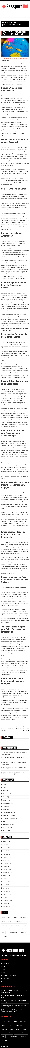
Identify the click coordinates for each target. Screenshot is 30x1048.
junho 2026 (6, 848)
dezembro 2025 (7, 863)
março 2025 (6, 891)
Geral (4, 809)
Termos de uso (7, 982)
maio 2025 (6, 885)
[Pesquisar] (27, 741)
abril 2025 (6, 888)
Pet (4, 822)
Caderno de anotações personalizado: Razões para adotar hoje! (13, 773)
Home (4, 972)
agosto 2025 (6, 876)
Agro (4, 784)
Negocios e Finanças (9, 818)
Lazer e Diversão (8, 812)
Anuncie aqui (6, 963)
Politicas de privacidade (9, 976)
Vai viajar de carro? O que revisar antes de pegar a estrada (14, 991)
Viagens (6, 60)
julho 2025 (6, 879)
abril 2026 (6, 851)
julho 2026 (6, 845)
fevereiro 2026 (7, 857)
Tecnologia (6, 828)
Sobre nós (6, 979)
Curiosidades (6, 803)
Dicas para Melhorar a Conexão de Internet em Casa (7, 728)
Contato (5, 969)
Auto (4, 788)
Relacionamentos (8, 825)
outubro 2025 (7, 869)
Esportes (5, 806)
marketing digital (8, 815)
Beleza (5, 791)
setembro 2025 (7, 872)
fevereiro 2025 (7, 894)
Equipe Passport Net (22, 58)
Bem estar (6, 794)
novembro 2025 (7, 866)
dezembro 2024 (7, 900)
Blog (4, 966)
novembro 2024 (7, 903)
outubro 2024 (7, 906)
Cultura (5, 800)
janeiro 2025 (6, 897)
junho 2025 (6, 882)
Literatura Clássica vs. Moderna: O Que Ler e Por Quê (22, 728)
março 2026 (6, 854)
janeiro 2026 (6, 860)
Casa (4, 797)
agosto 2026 (6, 842)
